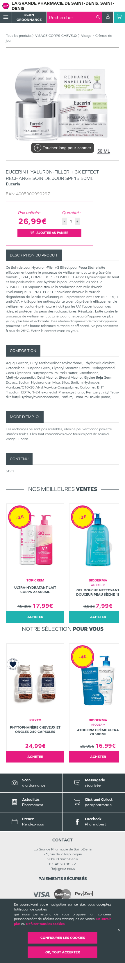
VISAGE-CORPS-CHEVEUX (56, 36)
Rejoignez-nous (63, 869)
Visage (86, 36)
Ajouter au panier (52, 232)
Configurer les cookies (62, 938)
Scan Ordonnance (29, 17)
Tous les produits (18, 36)
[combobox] (72, 17)
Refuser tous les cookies (45, 924)
